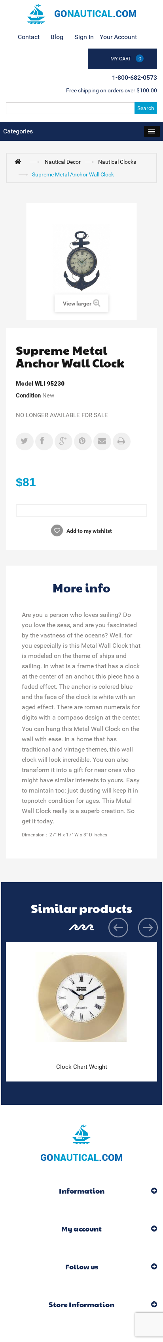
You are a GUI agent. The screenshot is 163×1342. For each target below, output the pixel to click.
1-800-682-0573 (134, 77)
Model (24, 383)
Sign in (84, 37)
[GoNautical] (81, 14)
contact (29, 37)
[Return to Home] (20, 161)
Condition (28, 395)
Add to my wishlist (88, 531)
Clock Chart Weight (81, 1066)
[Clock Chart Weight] (81, 997)
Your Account (118, 37)
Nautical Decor (63, 162)
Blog (57, 37)
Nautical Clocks (117, 162)
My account (81, 1228)
